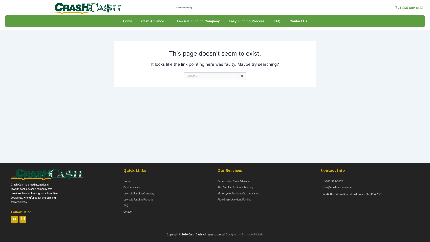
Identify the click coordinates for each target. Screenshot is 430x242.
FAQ (277, 21)
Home (127, 21)
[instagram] (22, 219)
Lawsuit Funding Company (198, 21)
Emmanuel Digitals (252, 234)
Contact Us (298, 21)
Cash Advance (152, 21)
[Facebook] (14, 219)
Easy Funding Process (247, 21)
